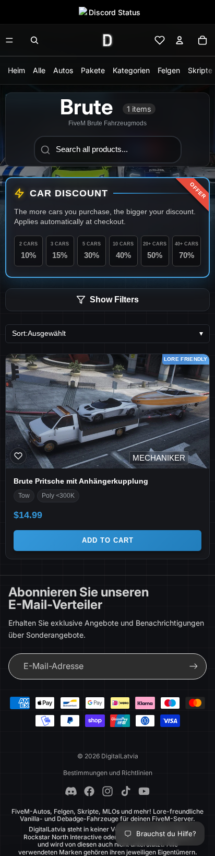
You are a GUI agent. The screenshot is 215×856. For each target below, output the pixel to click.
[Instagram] (107, 791)
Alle (39, 70)
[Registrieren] (193, 666)
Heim (16, 70)
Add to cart (108, 540)
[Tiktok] (126, 791)
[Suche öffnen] (34, 40)
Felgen (169, 70)
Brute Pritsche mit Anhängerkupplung (81, 481)
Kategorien (131, 70)
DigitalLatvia (119, 756)
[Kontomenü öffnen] (179, 40)
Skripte (200, 70)
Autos (63, 70)
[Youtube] (144, 791)
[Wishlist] (159, 40)
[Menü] (9, 40)
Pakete (93, 70)
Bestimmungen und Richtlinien (107, 773)
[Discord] (71, 791)
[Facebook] (89, 791)
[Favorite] (18, 456)
